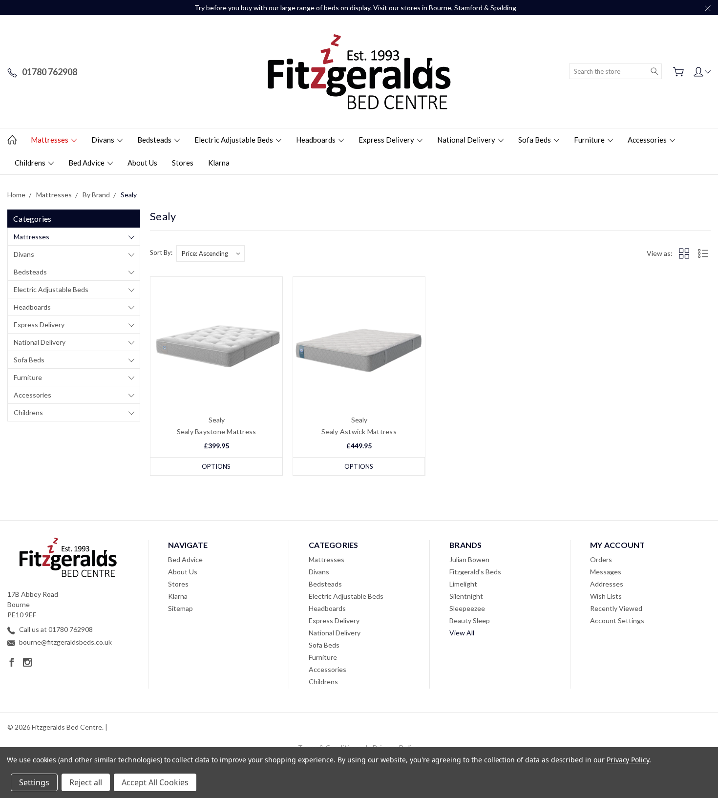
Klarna (219, 162)
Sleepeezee (467, 608)
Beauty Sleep (469, 620)
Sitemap (180, 608)
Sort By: (161, 252)
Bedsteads (155, 139)
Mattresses (50, 139)
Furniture (590, 139)
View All (461, 633)
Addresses (606, 584)
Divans (103, 139)
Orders (601, 559)
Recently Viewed (616, 608)
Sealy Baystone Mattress (216, 431)
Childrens (31, 162)
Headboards (316, 139)
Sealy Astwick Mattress (359, 431)
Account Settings (617, 620)
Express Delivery (387, 139)
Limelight (463, 584)
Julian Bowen (469, 559)
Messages (605, 571)
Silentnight (466, 596)
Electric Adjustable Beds (234, 139)
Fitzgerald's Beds (475, 571)
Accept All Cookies (155, 782)
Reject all (85, 782)
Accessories (648, 139)
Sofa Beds (535, 139)
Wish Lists (606, 596)
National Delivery (467, 139)
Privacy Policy (628, 759)
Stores (182, 162)
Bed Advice (87, 162)
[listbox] (210, 253)
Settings (34, 782)
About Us (142, 162)
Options (216, 466)
